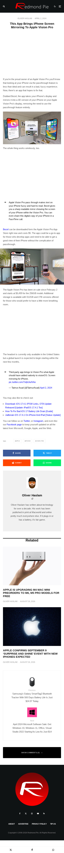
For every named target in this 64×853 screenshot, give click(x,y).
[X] (26, 813)
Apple (18, 441)
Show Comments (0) (30, 752)
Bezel (5, 229)
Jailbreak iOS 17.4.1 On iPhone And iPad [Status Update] (33, 415)
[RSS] (44, 813)
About (11, 824)
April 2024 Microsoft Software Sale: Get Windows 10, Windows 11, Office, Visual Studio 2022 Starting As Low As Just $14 (32, 726)
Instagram (38, 421)
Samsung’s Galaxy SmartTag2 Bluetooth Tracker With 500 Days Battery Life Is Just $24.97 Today (32, 695)
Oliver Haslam (25, 18)
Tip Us (53, 824)
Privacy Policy (39, 824)
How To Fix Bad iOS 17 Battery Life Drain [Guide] (29, 411)
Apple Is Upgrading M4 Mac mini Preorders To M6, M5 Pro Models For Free (31, 593)
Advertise (23, 824)
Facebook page (14, 424)
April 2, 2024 (46, 387)
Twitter (27, 421)
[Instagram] (32, 813)
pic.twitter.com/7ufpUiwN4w (22, 382)
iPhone (28, 441)
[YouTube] (38, 813)
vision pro (40, 441)
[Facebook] (20, 813)
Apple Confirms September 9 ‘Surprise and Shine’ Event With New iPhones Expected (30, 653)
